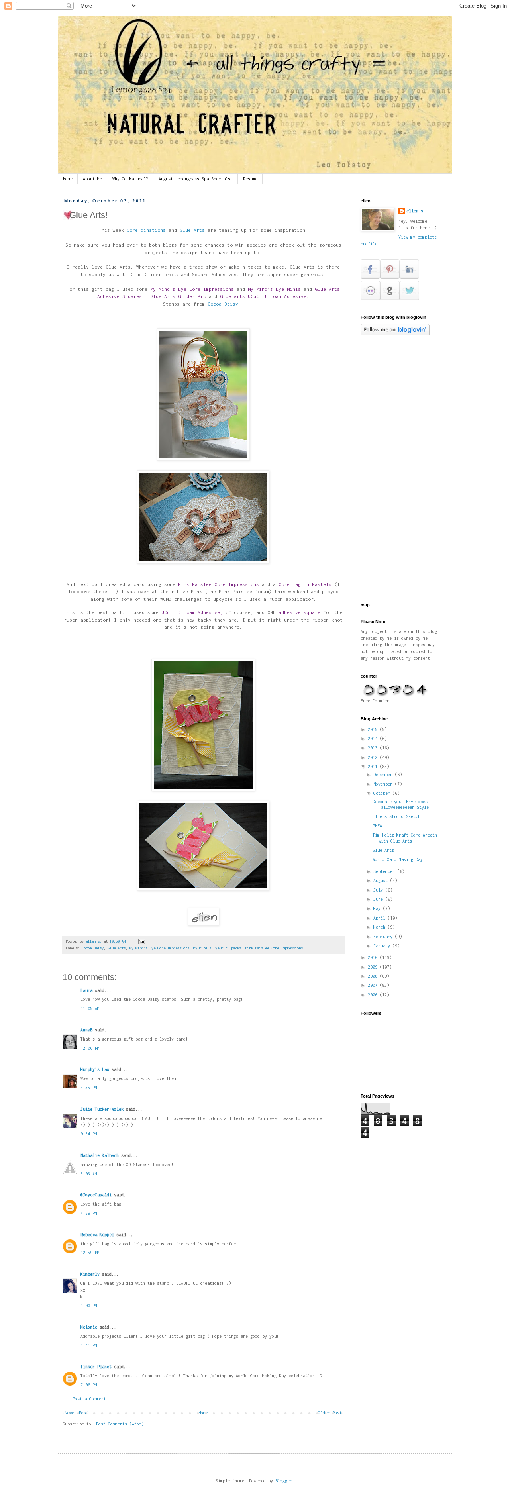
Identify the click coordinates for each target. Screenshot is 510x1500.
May (378, 908)
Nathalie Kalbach (99, 1155)
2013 (374, 747)
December (384, 774)
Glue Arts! (384, 850)
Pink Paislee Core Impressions (218, 584)
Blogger (283, 1480)
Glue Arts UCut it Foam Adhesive (263, 296)
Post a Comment (89, 1398)
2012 (374, 757)
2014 (374, 738)
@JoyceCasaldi (96, 1194)
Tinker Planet (96, 1366)
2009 (374, 967)
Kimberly (90, 1274)
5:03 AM (88, 1173)
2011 (374, 766)
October (382, 793)
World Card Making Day (398, 859)
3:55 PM (88, 1087)
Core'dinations (148, 230)
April (380, 918)
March (380, 927)
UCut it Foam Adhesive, (191, 612)
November (384, 784)
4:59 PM (88, 1213)
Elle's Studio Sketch (396, 816)
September (385, 871)
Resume (250, 178)
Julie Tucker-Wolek (102, 1109)
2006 (374, 994)
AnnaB (86, 1029)
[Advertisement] (420, 468)
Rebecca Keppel (97, 1234)
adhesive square (299, 612)
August (381, 880)
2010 (374, 957)
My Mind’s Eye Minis (274, 289)
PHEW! (378, 826)
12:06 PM (90, 1048)
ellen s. (416, 210)
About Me (92, 178)
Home (68, 178)
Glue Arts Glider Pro (178, 296)
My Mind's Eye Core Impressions (159, 948)
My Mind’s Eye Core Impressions (193, 289)
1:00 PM (88, 1305)
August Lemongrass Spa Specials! (196, 178)
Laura (86, 990)
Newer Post (76, 1412)
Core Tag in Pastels (304, 584)
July (379, 890)
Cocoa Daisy (221, 304)
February (384, 936)
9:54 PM (88, 1133)
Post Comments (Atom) (120, 1424)
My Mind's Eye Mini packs (217, 948)
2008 (374, 976)
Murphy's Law (94, 1069)
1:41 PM (88, 1345)
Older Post (330, 1412)
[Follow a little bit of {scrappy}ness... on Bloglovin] (395, 333)
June (379, 899)
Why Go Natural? (130, 178)
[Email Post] (141, 941)
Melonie (88, 1327)
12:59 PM (90, 1252)
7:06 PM (88, 1384)
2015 (374, 729)
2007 (374, 985)
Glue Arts (194, 230)
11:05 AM (90, 1008)
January (382, 945)
